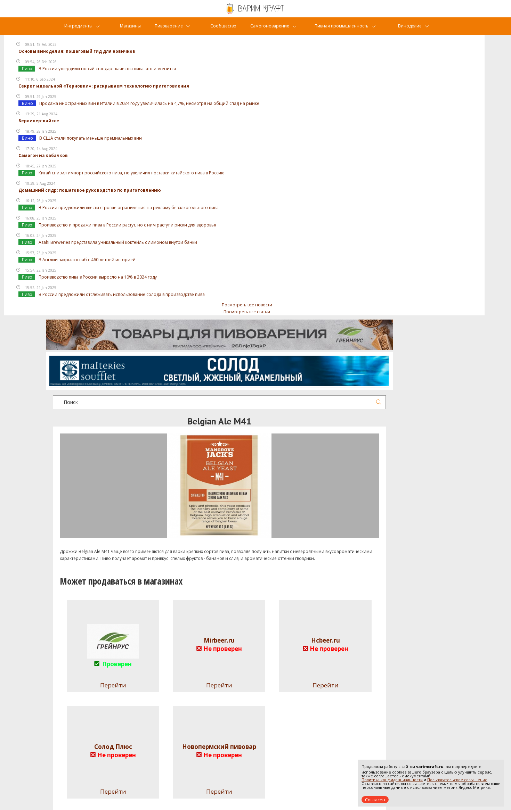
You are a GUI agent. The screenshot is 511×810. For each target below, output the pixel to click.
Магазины (130, 26)
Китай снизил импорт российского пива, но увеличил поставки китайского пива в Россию (132, 173)
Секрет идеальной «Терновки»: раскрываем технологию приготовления (103, 86)
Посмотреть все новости (247, 305)
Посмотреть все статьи (247, 312)
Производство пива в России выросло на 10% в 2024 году (98, 277)
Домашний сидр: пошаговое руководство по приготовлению (89, 190)
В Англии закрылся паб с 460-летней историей (87, 260)
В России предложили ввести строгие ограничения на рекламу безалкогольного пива (129, 207)
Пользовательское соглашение (457, 779)
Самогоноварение (269, 26)
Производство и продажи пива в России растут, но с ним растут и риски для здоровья (127, 225)
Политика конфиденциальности (392, 779)
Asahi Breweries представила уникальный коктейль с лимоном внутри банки (118, 242)
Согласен (375, 799)
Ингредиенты (78, 26)
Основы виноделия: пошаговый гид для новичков (76, 51)
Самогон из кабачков (43, 155)
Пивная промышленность (341, 26)
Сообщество (223, 26)
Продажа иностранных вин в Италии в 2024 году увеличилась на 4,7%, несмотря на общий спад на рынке (149, 103)
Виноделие (410, 26)
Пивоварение (169, 26)
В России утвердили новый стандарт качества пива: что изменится (107, 69)
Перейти (219, 685)
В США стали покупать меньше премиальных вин (90, 138)
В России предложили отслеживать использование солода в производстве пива (122, 294)
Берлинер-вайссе (38, 121)
